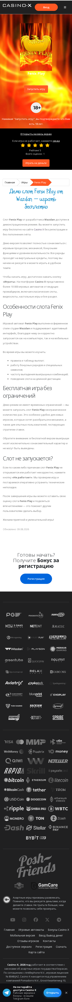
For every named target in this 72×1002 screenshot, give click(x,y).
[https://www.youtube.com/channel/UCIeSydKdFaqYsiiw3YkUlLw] (12, 919)
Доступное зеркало (19, 946)
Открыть (52, 992)
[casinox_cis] (24, 919)
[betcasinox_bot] (59, 919)
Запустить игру (36, 89)
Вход (46, 7)
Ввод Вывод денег (51, 935)
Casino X (39, 229)
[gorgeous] (47, 145)
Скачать (61, 946)
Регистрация (36, 578)
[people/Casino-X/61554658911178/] (36, 919)
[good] (41, 145)
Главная (10, 182)
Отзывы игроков (28, 941)
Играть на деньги (36, 163)
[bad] (23, 145)
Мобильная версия (22, 935)
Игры (25, 182)
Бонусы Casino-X (58, 929)
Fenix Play (40, 182)
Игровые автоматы (31, 929)
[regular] (35, 145)
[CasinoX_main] (47, 919)
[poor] (29, 145)
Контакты (49, 941)
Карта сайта (36, 952)
